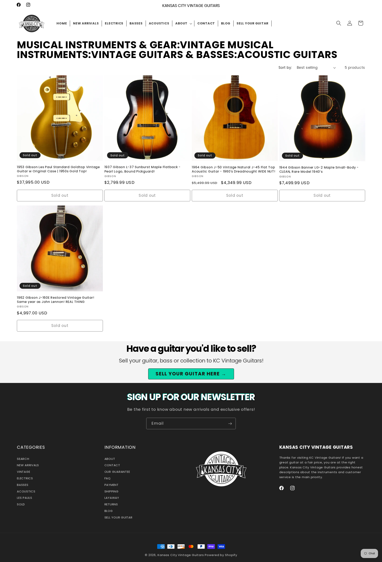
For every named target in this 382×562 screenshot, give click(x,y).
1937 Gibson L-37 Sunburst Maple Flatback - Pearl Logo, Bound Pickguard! (142, 169)
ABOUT (109, 459)
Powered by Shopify (221, 555)
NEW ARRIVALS (28, 465)
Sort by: (285, 67)
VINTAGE (23, 471)
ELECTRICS (25, 478)
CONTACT (112, 465)
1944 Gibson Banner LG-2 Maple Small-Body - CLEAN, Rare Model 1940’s (319, 169)
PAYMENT (111, 485)
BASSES (22, 485)
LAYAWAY (111, 498)
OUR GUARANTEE (117, 471)
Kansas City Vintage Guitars (181, 555)
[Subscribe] (230, 423)
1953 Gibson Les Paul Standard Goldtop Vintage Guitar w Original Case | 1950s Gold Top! (58, 169)
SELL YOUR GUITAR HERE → (191, 373)
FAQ (107, 478)
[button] (183, 23)
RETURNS (111, 504)
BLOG (108, 511)
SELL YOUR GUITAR (118, 517)
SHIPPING (111, 491)
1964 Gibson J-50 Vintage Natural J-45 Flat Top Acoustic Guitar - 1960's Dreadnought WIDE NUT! (233, 169)
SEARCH (23, 459)
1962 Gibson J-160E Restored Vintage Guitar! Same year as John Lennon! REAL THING (55, 300)
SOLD (21, 504)
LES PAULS (24, 498)
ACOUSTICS (26, 491)
